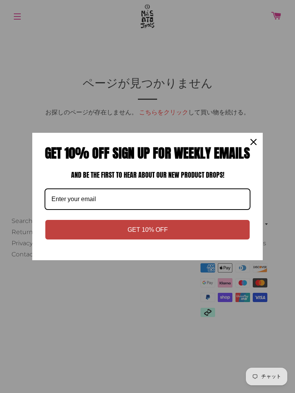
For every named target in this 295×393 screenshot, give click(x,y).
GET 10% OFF (148, 229)
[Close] (253, 142)
